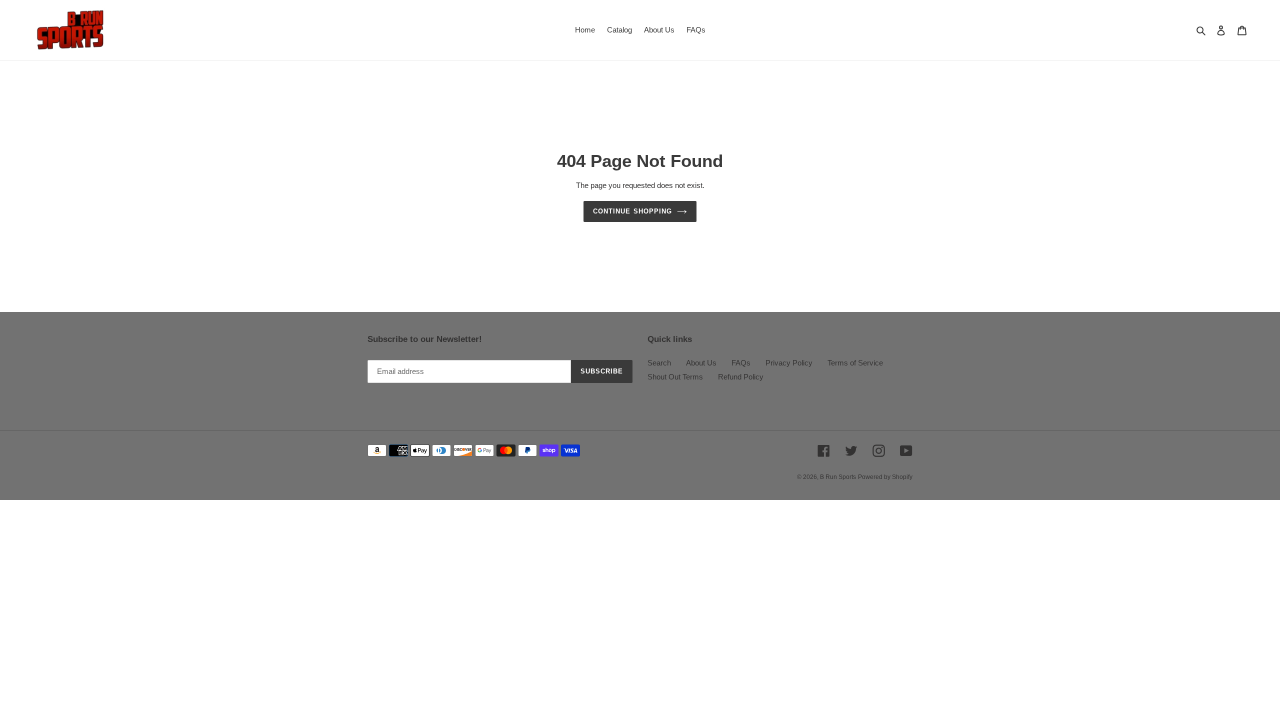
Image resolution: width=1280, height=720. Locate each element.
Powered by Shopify (885, 477)
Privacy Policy (789, 362)
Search (659, 362)
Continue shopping (632, 211)
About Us (701, 362)
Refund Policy (741, 376)
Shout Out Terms (675, 376)
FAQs (741, 362)
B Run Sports (838, 477)
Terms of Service (855, 362)
